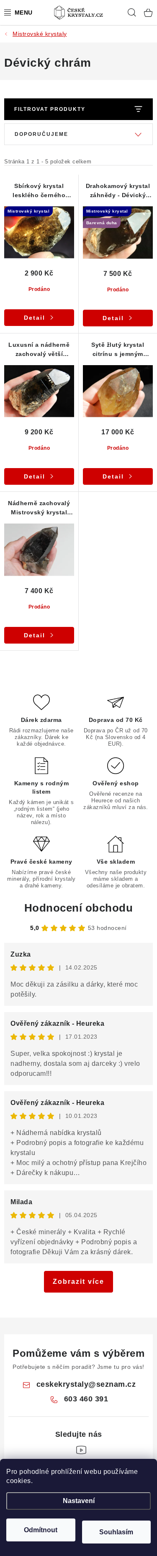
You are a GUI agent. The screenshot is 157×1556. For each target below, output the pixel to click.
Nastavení (79, 1500)
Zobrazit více (78, 1281)
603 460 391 (86, 1399)
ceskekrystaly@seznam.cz (86, 1384)
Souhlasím (116, 1532)
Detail (34, 317)
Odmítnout (40, 1529)
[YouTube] (81, 1450)
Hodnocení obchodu (78, 908)
